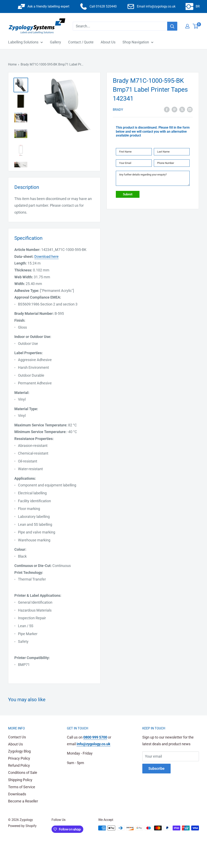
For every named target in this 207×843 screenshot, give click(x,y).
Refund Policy (19, 765)
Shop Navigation (136, 42)
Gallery (55, 42)
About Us (108, 42)
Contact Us (17, 737)
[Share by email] (190, 109)
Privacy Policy (19, 758)
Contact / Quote (81, 42)
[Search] (172, 26)
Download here (46, 256)
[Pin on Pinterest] (174, 109)
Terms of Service (21, 787)
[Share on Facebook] (167, 109)
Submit (127, 194)
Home (12, 64)
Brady (118, 110)
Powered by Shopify (22, 826)
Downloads (17, 794)
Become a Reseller (23, 801)
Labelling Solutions (23, 42)
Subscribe (156, 768)
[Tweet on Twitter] (182, 109)
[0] (195, 26)
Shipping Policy (20, 780)
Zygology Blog (19, 751)
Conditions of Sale (22, 772)
